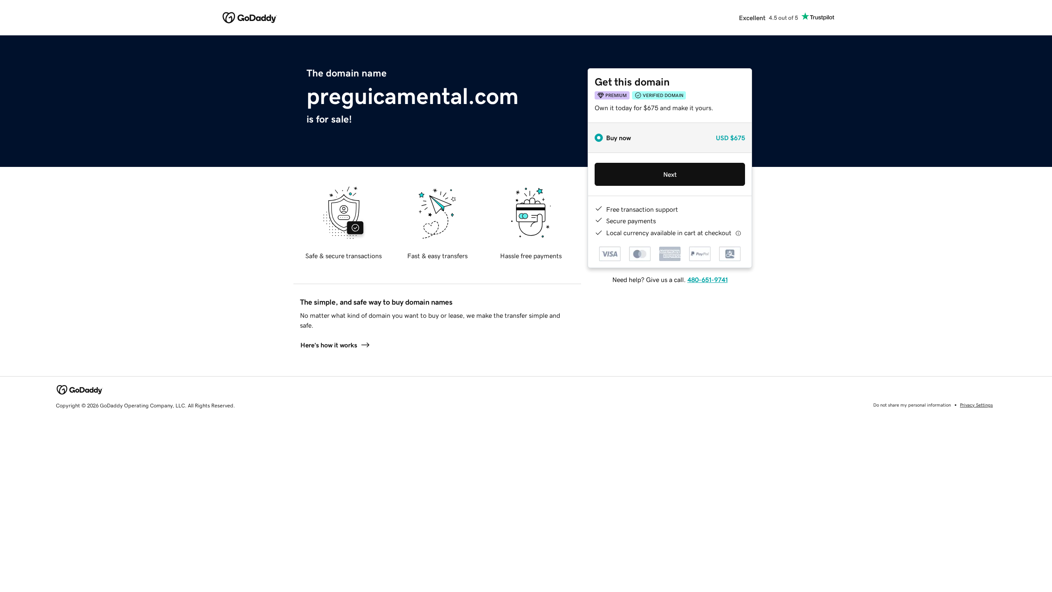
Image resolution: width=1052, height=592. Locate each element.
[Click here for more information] (738, 232)
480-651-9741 (707, 279)
